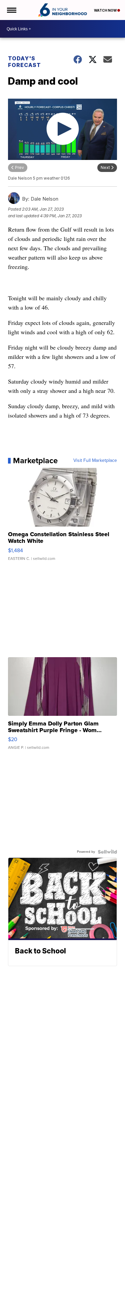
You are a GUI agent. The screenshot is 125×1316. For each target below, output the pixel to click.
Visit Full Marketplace (95, 460)
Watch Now (105, 10)
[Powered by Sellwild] (107, 851)
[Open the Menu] (11, 10)
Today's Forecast (24, 61)
